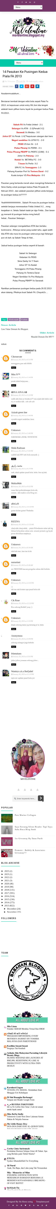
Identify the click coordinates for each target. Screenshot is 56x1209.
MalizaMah (16, 483)
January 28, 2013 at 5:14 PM (23, 377)
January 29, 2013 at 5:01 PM (23, 656)
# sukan (24, 319)
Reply (13, 367)
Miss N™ (15, 374)
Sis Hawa (23, 1201)
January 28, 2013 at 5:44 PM (23, 415)
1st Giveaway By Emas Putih (29, 838)
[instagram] (34, 2)
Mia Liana (12, 1026)
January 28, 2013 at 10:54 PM (23, 507)
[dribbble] (29, 1205)
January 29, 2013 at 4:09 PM (23, 639)
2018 (7, 890)
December (12, 909)
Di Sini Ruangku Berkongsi (19, 1097)
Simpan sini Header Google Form (20, 1100)
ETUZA (11, 1158)
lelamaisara (16, 653)
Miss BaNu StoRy (15, 1114)
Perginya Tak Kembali (16, 1048)
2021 (7, 880)
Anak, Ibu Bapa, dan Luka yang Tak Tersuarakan (27, 1168)
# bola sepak (14, 319)
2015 (7, 899)
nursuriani (15, 562)
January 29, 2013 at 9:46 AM (23, 565)
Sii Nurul (11, 1165)
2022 (7, 877)
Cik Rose (15, 600)
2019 (7, 887)
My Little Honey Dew (17, 1124)
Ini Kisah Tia (13, 1188)
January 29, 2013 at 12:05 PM (23, 583)
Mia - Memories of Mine (18, 1172)
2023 (7, 874)
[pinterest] (21, 1205)
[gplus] (30, 2)
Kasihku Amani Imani (17, 1046)
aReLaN (15, 503)
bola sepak (33, 81)
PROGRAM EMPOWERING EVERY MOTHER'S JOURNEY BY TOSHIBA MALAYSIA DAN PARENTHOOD (23, 1038)
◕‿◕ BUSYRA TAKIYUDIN (20, 1104)
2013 (7, 905)
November (12, 912)
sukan (41, 81)
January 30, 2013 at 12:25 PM (23, 674)
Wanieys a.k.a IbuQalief (22, 671)
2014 (7, 902)
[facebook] (17, 2)
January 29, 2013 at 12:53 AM (23, 524)
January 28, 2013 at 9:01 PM (23, 486)
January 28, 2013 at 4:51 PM (23, 359)
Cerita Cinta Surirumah (18, 1148)
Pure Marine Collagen (25, 815)
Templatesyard (42, 1201)
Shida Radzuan (18, 448)
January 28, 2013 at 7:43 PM (23, 451)
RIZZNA (15, 521)
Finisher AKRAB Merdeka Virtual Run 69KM (25, 1029)
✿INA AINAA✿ (19, 392)
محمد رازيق (16, 465)
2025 (7, 871)
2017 (7, 893)
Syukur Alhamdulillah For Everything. (23, 1161)
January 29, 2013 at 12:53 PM (23, 603)
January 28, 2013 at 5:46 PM (23, 433)
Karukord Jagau (15, 1087)
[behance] (38, 1205)
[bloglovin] (25, 1205)
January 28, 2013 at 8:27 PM (23, 469)
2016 (7, 896)
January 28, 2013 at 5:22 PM (23, 395)
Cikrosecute (16, 356)
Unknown (15, 430)
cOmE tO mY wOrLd (17, 1033)
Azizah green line (19, 412)
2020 (7, 883)
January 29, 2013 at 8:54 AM (23, 547)
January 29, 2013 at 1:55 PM (23, 621)
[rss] (33, 1205)
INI (31, 105)
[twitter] (26, 2)
